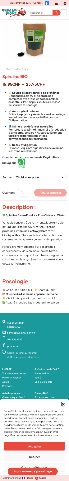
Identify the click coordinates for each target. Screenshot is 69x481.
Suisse (42, 477)
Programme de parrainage (32, 471)
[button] (63, 404)
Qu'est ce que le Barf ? (46, 369)
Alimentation (41, 373)
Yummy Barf (41, 393)
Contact (38, 2)
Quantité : (8, 192)
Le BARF (7, 369)
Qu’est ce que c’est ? (13, 397)
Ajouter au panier (50, 192)
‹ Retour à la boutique (15, 69)
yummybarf (13, 346)
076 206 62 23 (14, 339)
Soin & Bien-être (43, 381)
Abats (5, 381)
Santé (37, 377)
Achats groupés (11, 393)
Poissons (7, 386)
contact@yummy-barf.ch (21, 332)
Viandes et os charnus (14, 373)
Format (7, 177)
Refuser (34, 457)
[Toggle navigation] (63, 12)
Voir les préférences (34, 467)
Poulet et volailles (11, 377)
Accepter (34, 446)
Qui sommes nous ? (20, 2)
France (30, 477)
